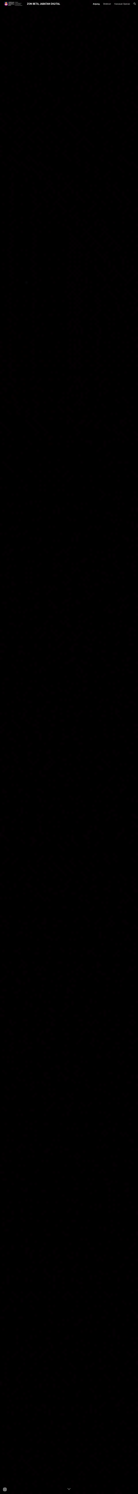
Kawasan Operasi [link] (122, 3)
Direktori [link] (107, 3)
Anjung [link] (96, 3)
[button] (135, 4)
